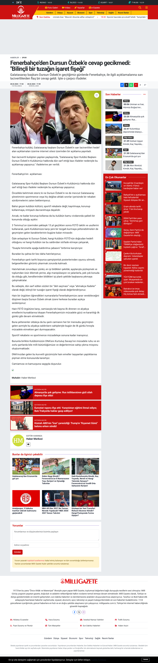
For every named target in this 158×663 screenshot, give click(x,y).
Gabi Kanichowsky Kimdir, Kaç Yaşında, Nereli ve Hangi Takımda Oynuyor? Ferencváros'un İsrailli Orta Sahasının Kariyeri (85, 481)
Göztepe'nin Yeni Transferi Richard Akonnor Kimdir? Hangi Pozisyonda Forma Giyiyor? (83, 512)
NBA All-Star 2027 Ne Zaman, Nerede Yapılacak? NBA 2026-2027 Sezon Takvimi (55, 510)
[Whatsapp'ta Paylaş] (131, 85)
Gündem (49, 13)
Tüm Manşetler (54, 626)
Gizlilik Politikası (98, 660)
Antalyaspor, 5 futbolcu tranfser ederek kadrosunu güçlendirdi (24, 510)
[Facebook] (74, 612)
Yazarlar (81, 7)
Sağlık (111, 13)
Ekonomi (80, 13)
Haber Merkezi (34, 438)
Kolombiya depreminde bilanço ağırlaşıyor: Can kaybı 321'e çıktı (133, 131)
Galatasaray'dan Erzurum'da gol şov (134, 155)
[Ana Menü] (145, 7)
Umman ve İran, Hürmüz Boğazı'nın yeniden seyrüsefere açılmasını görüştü (133, 106)
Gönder (17, 552)
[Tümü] (144, 94)
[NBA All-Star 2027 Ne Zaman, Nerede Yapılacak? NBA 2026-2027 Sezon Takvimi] (55, 498)
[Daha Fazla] (136, 85)
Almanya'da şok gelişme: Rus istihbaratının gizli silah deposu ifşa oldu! (133, 118)
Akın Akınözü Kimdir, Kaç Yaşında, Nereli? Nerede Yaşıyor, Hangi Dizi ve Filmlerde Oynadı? (133, 167)
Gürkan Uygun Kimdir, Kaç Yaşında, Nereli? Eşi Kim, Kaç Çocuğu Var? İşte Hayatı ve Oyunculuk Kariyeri (134, 143)
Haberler (14, 58)
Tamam (145, 659)
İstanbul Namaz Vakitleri (93, 620)
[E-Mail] (28, 444)
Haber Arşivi (123, 626)
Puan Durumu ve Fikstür (23, 626)
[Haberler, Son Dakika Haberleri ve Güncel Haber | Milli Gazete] (21, 12)
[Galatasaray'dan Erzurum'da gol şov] (26, 466)
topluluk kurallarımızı (36, 560)
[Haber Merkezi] (18, 440)
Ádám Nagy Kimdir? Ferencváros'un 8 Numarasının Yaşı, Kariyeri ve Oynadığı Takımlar (55, 480)
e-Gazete (95, 7)
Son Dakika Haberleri (91, 626)
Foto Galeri (53, 7)
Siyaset (70, 13)
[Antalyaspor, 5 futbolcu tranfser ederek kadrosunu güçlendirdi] (26, 498)
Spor (90, 13)
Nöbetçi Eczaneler (20, 620)
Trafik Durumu (123, 620)
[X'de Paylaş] (126, 85)
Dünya (60, 13)
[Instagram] (84, 612)
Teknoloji (100, 13)
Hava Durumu (54, 620)
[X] (79, 612)
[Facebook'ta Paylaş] (122, 85)
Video (67, 7)
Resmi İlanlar (123, 13)
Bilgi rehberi (128, 137)
